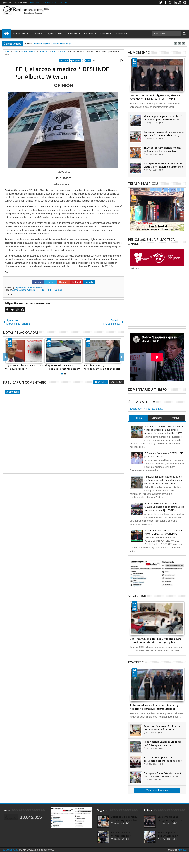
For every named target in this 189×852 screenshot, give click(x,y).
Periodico (34, 2)
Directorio (106, 33)
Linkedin (175, 2)
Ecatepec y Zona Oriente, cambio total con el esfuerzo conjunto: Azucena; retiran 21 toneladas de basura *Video (163, 774)
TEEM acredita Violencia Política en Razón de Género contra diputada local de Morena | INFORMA (163, 149)
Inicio (6, 33)
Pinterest (184, 2)
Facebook (165, 2)
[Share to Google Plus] (16, 360)
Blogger (100, 382)
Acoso (15, 290)
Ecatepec (89, 33)
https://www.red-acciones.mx (29, 287)
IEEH (50, 290)
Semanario (157, 418)
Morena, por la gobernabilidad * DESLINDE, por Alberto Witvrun (163, 118)
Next (5, 357)
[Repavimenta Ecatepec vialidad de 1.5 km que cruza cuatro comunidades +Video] (135, 746)
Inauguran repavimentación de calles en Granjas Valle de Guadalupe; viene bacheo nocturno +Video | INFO (163, 480)
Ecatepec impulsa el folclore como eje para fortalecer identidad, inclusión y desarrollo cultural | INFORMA (82, 43)
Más (62, 2)
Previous (121, 357)
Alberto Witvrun (27, 290)
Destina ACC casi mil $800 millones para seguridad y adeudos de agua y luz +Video (156, 640)
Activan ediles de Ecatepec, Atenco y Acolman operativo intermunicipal (154, 706)
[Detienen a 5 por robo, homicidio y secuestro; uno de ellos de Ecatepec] (103, 821)
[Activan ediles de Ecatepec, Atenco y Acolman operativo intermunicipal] (157, 684)
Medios (58, 290)
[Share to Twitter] (12, 360)
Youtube (180, 2)
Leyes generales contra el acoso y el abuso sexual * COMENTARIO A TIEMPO (24, 367)
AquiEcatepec (54, 33)
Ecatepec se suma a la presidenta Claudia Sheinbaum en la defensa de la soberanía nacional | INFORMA (163, 165)
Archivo (39, 33)
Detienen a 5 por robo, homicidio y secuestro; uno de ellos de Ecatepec (124, 818)
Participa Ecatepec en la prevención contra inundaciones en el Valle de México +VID (163, 759)
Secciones (72, 33)
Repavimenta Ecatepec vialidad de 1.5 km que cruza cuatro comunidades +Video (162, 743)
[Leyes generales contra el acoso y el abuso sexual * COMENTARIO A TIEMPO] (24, 351)
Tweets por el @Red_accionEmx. (146, 409)
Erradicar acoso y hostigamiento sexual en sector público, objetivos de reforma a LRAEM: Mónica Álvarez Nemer (102, 367)
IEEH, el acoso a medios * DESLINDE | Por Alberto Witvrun (64, 72)
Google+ (170, 2)
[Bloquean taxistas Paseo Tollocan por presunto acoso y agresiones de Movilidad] (63, 351)
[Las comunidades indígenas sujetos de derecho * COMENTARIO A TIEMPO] (157, 75)
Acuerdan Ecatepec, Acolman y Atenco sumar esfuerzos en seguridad (162, 727)
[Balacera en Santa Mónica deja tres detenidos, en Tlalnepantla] (103, 837)
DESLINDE (41, 290)
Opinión (120, 33)
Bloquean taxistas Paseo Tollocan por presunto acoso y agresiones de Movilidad (62, 367)
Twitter (160, 2)
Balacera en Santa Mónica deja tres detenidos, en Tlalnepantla (121, 834)
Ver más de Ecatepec (157, 790)
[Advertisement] (117, 17)
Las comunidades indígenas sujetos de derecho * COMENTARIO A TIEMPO (155, 96)
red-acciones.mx (10, 849)
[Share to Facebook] (8, 360)
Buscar (184, 33)
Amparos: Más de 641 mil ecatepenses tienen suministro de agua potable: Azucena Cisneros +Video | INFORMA (163, 429)
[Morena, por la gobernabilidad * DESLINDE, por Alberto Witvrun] (135, 120)
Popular (138, 418)
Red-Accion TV (49, 2)
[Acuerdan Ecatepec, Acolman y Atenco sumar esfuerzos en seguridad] (135, 730)
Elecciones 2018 (21, 33)
